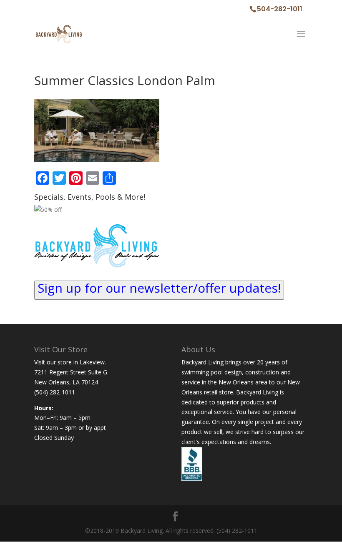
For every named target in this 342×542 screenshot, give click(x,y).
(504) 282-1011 (54, 392)
